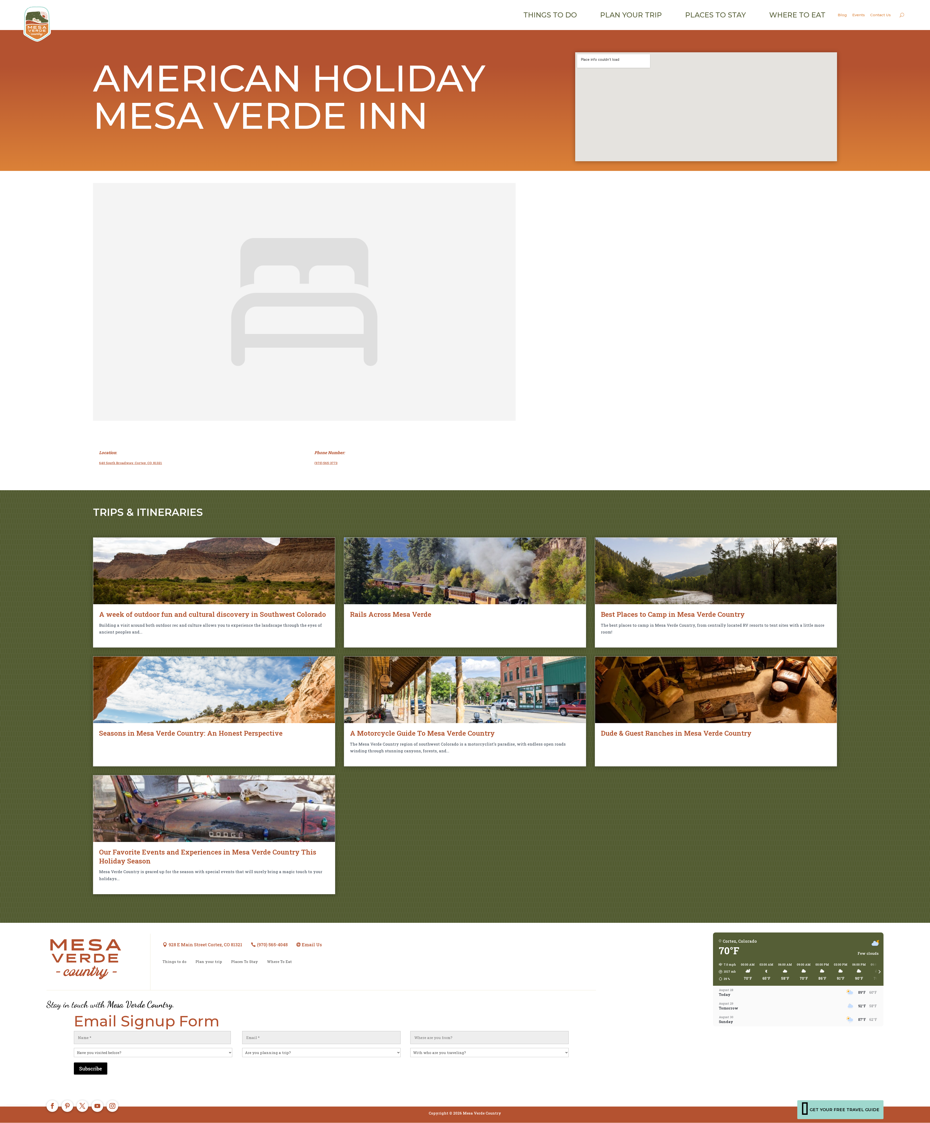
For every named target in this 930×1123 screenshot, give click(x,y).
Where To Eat (279, 961)
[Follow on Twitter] (82, 1106)
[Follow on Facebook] (52, 1106)
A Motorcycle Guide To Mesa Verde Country (422, 733)
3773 (333, 463)
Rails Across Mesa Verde (390, 614)
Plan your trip (631, 15)
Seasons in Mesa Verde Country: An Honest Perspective (191, 733)
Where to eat (797, 15)
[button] (725, 972)
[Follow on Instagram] (112, 1106)
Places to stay (715, 15)
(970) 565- (322, 463)
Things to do (550, 15)
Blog (842, 15)
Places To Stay (244, 961)
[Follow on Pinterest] (67, 1106)
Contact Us (880, 15)
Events (858, 15)
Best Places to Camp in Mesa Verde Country (673, 614)
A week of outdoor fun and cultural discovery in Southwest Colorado (212, 614)
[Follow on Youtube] (97, 1106)
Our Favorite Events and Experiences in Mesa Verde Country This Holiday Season (207, 856)
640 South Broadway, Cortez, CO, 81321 (130, 463)
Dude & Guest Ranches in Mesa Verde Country (676, 733)
